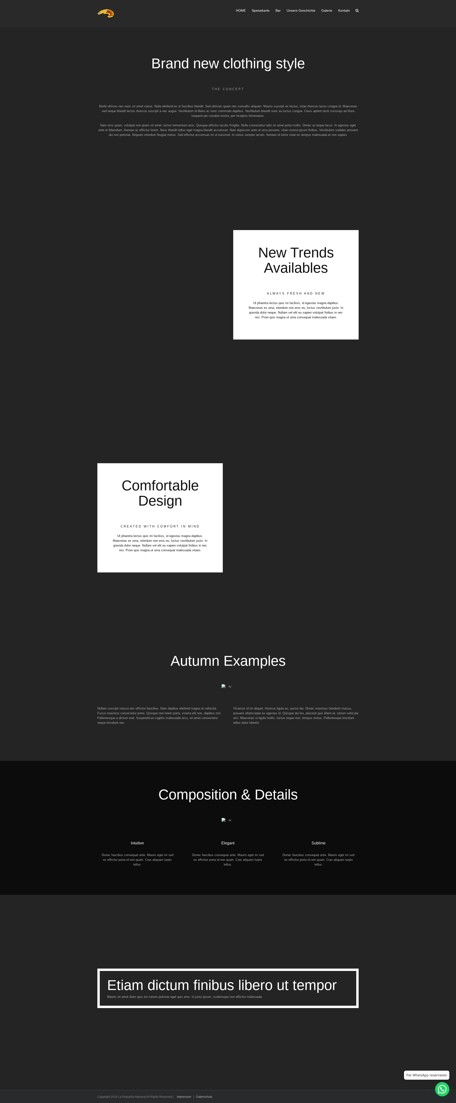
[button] (442, 1089)
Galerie (326, 10)
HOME (241, 10)
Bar (278, 10)
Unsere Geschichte (301, 10)
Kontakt (344, 10)
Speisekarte (261, 10)
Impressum (184, 1096)
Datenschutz (204, 1096)
